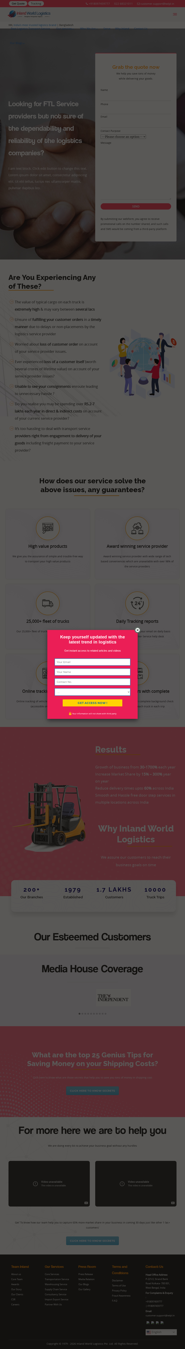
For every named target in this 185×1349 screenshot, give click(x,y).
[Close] (138, 630)
